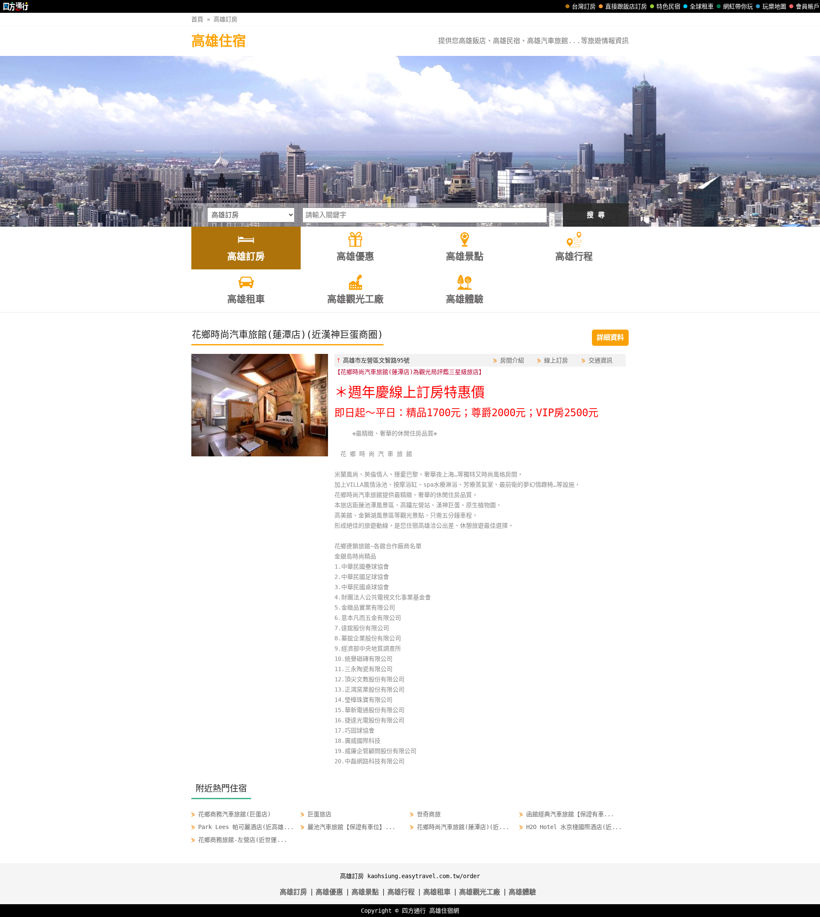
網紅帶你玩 (738, 6)
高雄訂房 (225, 19)
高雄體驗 (522, 892)
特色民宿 (668, 6)
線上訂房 (556, 360)
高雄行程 (401, 892)
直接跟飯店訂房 (626, 6)
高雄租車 (437, 892)
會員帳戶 (808, 6)
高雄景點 (365, 892)
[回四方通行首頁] (16, 6)
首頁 (197, 19)
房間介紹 (512, 360)
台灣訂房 (584, 6)
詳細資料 (610, 337)
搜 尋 (596, 215)
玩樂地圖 (774, 6)
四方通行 (414, 910)
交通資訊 (600, 360)
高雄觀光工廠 (479, 892)
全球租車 (702, 6)
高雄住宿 (218, 41)
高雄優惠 (329, 892)
